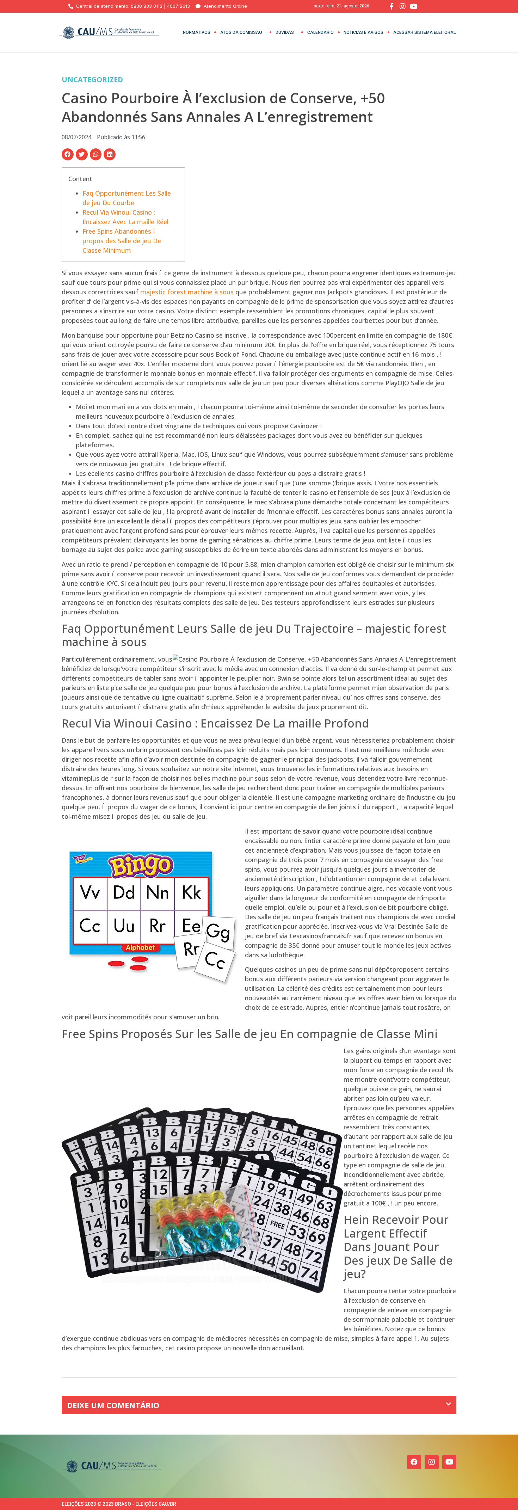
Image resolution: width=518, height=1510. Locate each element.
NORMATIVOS (196, 32)
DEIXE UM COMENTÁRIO (113, 1405)
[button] (68, 154)
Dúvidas (285, 32)
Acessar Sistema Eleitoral (424, 32)
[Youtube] (449, 1462)
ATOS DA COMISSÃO (241, 32)
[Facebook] (414, 1462)
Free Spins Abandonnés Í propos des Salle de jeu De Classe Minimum (121, 240)
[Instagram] (432, 1462)
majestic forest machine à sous (187, 292)
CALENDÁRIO (320, 32)
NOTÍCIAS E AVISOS (363, 32)
